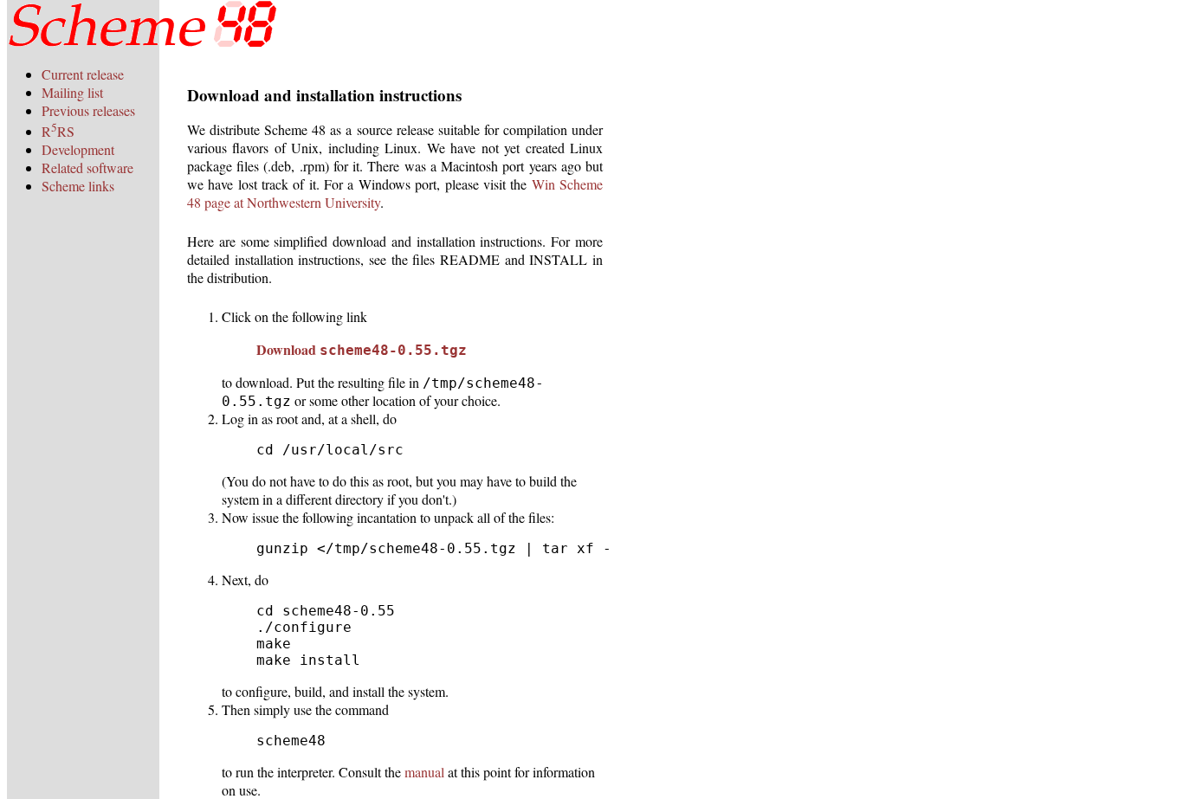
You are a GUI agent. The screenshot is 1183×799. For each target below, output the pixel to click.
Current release (83, 74)
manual (424, 772)
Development (78, 149)
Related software (87, 167)
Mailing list (72, 92)
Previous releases (88, 110)
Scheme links (78, 186)
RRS (58, 131)
